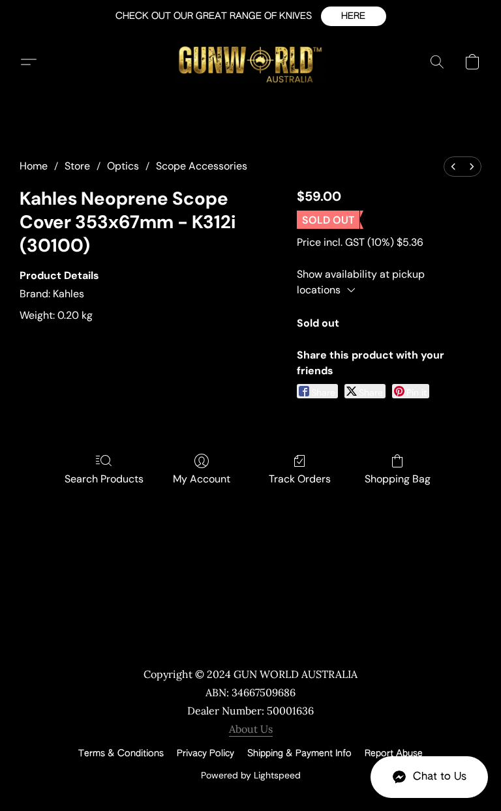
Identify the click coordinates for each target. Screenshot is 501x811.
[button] (353, 16)
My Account (201, 479)
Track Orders (300, 479)
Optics (123, 166)
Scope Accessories (201, 166)
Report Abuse (394, 753)
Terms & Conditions (121, 753)
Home (34, 166)
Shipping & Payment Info (299, 753)
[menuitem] (453, 166)
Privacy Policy (205, 753)
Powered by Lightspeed (251, 775)
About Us (251, 728)
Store (77, 166)
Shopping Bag (398, 479)
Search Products (104, 479)
